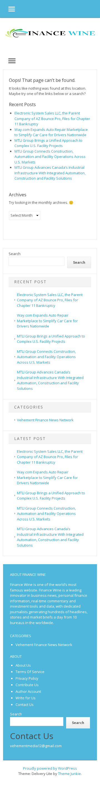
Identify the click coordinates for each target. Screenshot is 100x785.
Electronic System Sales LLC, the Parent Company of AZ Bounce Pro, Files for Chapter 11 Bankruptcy (52, 118)
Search (15, 253)
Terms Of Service (30, 671)
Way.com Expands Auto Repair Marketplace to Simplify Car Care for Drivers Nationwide (51, 132)
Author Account (28, 691)
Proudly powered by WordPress (50, 768)
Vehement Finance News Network (45, 419)
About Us (23, 665)
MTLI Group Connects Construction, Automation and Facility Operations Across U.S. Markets (50, 157)
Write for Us (26, 697)
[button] (7, 9)
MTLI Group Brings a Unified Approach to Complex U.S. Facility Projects (48, 143)
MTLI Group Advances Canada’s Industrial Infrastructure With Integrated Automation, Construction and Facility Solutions (50, 173)
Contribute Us (27, 684)
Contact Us (25, 704)
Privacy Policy (27, 678)
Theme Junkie (69, 773)
